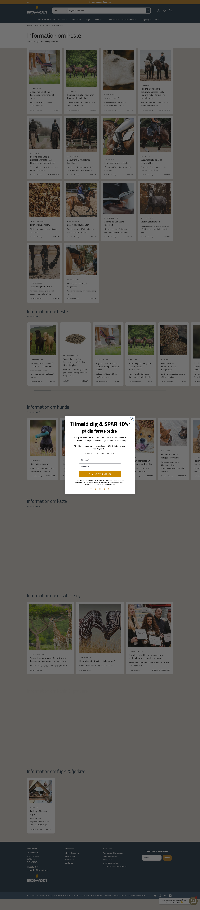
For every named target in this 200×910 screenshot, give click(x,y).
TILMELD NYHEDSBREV (100, 474)
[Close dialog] (132, 419)
